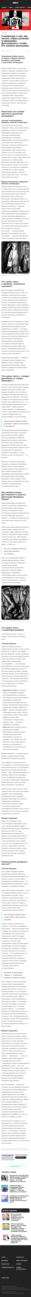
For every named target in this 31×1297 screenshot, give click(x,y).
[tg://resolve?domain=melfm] (3, 1250)
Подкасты (5, 1264)
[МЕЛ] (15, 3)
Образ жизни (20, 7)
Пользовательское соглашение (9, 1286)
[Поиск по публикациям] (2, 3)
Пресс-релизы (21, 1260)
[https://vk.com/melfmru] (13, 1250)
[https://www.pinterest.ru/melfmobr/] (23, 1250)
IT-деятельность (7, 1267)
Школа (4, 32)
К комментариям (15, 1166)
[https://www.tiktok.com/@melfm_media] (18, 1250)
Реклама (4, 1260)
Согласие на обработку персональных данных (12, 1287)
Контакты (20, 1257)
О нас (3, 1257)
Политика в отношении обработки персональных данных (15, 1289)
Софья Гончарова (21, 1155)
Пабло (18, 1264)
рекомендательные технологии (16, 1293)
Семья (4, 7)
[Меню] (28, 3)
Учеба (11, 7)
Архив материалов (21, 1268)
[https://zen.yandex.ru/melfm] (8, 1250)
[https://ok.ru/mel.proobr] (28, 1250)
